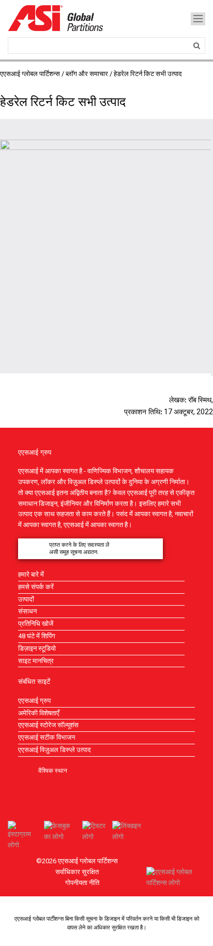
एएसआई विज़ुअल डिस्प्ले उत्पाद (54, 750)
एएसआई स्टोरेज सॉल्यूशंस (48, 725)
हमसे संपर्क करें (36, 587)
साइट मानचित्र (36, 661)
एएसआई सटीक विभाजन (46, 737)
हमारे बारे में (31, 574)
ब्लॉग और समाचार (87, 74)
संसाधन (27, 611)
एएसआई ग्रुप (34, 700)
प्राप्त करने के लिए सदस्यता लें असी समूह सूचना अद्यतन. (79, 548)
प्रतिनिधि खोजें (35, 623)
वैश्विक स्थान (52, 770)
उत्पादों (26, 599)
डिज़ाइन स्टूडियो (37, 648)
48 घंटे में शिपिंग (36, 636)
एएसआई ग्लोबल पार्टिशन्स (30, 74)
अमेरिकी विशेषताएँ (38, 713)
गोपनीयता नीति (82, 883)
